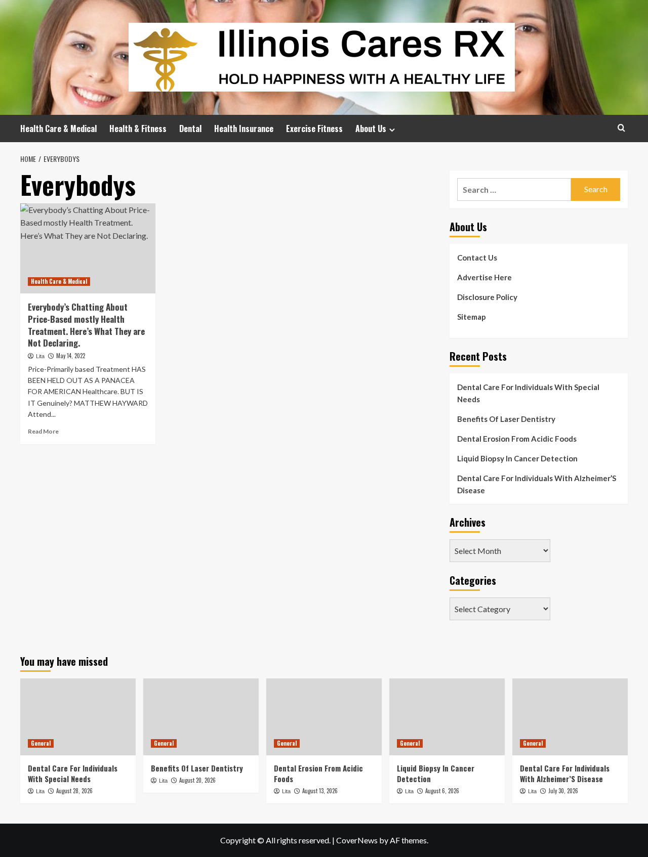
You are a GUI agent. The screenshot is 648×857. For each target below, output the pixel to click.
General (41, 743)
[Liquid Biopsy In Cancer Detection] (447, 716)
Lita (40, 356)
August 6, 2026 (442, 791)
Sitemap (471, 316)
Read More (43, 431)
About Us (370, 128)
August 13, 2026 (320, 791)
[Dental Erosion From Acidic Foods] (324, 716)
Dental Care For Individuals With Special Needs (528, 393)
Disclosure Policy (487, 297)
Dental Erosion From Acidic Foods (517, 438)
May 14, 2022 (70, 356)
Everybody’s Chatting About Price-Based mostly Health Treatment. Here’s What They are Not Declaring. (86, 325)
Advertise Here (484, 277)
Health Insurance (243, 128)
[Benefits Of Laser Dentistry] (201, 716)
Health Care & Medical (58, 128)
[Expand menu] (392, 129)
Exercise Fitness (314, 128)
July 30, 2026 (563, 791)
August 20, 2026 (197, 780)
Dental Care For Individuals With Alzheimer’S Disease (536, 484)
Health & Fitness (138, 128)
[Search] (621, 128)
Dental (190, 128)
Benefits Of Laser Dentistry (506, 418)
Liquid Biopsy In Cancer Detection (517, 458)
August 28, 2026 (74, 791)
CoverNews (357, 840)
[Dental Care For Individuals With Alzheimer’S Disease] (570, 716)
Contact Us (477, 257)
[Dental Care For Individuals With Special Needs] (78, 716)
